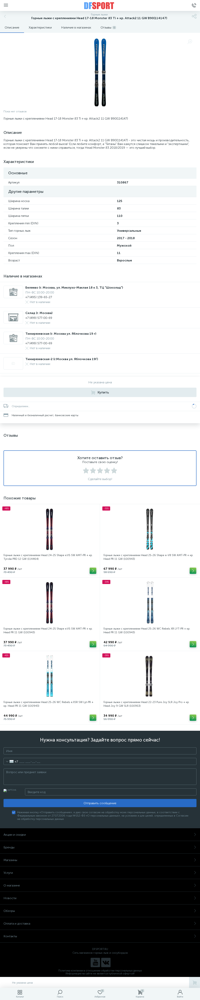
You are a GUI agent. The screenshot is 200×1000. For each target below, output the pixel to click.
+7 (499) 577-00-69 (38, 318)
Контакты (10, 936)
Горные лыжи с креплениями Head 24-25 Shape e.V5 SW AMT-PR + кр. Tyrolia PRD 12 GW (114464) (48, 557)
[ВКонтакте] (106, 962)
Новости (10, 898)
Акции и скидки (15, 834)
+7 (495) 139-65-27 (38, 297)
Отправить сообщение (100, 803)
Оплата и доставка (17, 923)
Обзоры (9, 911)
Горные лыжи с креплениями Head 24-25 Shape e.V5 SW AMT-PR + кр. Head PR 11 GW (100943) (48, 630)
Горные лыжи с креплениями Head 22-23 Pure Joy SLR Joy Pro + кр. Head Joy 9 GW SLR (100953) (146, 704)
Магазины (10, 860)
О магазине (12, 885)
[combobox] (11, 761)
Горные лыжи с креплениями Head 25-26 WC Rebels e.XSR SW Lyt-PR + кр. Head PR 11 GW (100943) (48, 704)
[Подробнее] (93, 571)
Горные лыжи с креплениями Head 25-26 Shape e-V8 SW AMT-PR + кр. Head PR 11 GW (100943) (148, 557)
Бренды (9, 847)
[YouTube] (95, 962)
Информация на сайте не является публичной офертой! (100, 973)
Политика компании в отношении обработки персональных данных (100, 970)
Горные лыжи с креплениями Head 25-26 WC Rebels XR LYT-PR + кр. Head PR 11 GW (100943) (147, 630)
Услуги (8, 873)
